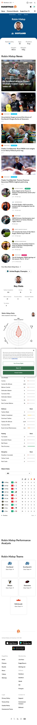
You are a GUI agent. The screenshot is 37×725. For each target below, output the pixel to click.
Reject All (18, 368)
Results (4, 667)
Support (20, 698)
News (3, 11)
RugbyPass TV (25, 11)
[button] (35, 11)
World (20, 681)
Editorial (20, 707)
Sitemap (4, 678)
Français (20, 688)
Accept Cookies (18, 372)
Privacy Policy (6, 698)
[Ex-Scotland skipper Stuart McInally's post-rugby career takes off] (18, 75)
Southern (21, 678)
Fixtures (4, 663)
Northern (21, 674)
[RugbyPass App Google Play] (25, 643)
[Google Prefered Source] (18, 648)
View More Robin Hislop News (10, 267)
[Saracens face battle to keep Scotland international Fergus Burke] (18, 107)
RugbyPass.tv (22, 663)
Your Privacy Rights (18, 363)
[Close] (34, 350)
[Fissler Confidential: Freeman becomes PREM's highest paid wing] (18, 170)
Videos (4, 674)
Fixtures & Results (12, 11)
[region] (18, 362)
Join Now (21, 659)
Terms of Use (5, 702)
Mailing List (21, 667)
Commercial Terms (7, 709)
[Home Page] (9, 6)
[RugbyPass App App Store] (11, 643)
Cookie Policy (6, 705)
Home (3, 659)
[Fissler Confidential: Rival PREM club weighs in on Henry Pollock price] (18, 138)
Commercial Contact (22, 703)
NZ (19, 685)
